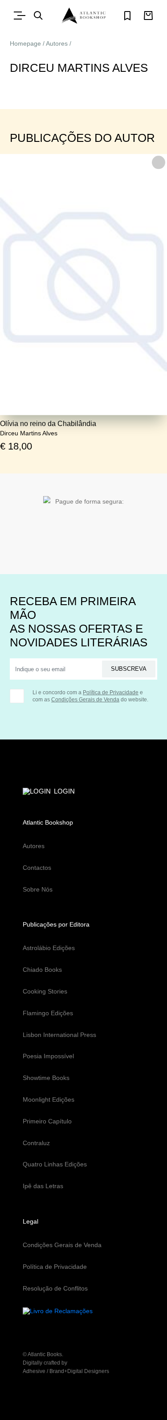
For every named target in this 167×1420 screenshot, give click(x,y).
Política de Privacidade (110, 692)
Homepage (25, 43)
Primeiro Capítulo (47, 1121)
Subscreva (129, 668)
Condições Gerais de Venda (85, 699)
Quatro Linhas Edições (55, 1164)
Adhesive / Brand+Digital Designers (66, 1371)
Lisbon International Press (59, 1034)
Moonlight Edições (48, 1099)
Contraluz (36, 1142)
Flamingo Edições (48, 1013)
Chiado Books (42, 969)
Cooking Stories (45, 991)
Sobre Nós (38, 889)
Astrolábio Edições (49, 947)
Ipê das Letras (43, 1185)
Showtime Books (46, 1077)
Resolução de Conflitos (55, 1288)
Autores (57, 43)
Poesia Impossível (48, 1056)
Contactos (37, 867)
